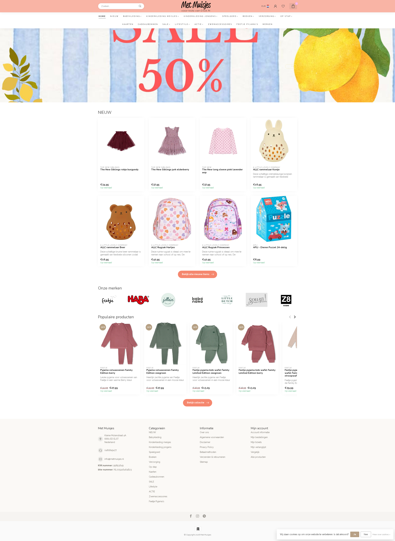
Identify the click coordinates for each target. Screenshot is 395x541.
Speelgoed (229, 16)
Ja (354, 534)
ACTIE (198, 24)
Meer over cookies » (381, 534)
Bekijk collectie (195, 402)
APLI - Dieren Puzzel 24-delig (270, 247)
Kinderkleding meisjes (161, 16)
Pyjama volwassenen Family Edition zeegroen (162, 371)
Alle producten (258, 457)
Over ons (204, 432)
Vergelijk (255, 452)
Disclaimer (205, 442)
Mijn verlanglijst (258, 447)
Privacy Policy (207, 447)
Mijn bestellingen (259, 437)
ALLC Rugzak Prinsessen (216, 247)
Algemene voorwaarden (212, 437)
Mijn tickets (256, 442)
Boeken (247, 16)
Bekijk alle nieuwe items (195, 274)
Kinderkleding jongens (200, 16)
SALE (165, 24)
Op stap (286, 16)
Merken (268, 24)
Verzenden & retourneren (212, 457)
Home (102, 16)
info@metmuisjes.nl (114, 459)
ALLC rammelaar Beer (112, 247)
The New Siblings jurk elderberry (170, 169)
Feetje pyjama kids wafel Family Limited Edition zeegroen (211, 371)
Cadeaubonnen (148, 24)
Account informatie (260, 432)
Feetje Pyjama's (247, 24)
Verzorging (266, 16)
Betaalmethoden (208, 452)
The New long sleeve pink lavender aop (222, 171)
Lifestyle (181, 24)
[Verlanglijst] (283, 6)
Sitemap (204, 462)
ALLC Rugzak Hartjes (163, 247)
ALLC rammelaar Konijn (266, 169)
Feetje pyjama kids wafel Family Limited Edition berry (257, 371)
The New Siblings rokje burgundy (119, 169)
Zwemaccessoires (220, 24)
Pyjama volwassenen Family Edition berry (116, 371)
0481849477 (110, 450)
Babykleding (131, 16)
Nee (366, 534)
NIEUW (114, 16)
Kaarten (127, 24)
